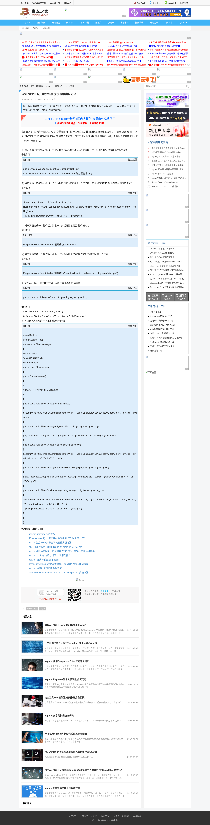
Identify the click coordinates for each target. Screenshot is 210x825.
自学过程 (46, 28)
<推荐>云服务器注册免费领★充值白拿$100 (41, 42)
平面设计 (168, 22)
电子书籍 (125, 22)
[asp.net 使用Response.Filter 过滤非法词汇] (32, 665)
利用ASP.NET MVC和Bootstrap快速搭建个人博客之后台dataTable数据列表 (84, 770)
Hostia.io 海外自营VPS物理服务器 (122, 46)
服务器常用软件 (39, 3)
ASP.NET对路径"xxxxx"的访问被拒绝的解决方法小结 (55, 547)
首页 (32, 86)
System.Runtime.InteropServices (165, 182)
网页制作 (41, 22)
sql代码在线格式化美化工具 (162, 329)
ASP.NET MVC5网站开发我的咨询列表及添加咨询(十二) (174, 270)
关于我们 (73, 815)
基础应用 (25, 28)
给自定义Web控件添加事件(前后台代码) (65, 697)
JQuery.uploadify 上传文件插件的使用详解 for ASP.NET (57, 538)
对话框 (42, 609)
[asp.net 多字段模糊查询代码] (32, 719)
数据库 (98, 22)
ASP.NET (49, 86)
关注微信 (172, 3)
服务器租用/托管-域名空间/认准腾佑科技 (167, 61)
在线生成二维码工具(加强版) (162, 346)
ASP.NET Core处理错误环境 (162, 257)
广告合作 (84, 815)
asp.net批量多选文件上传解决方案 (62, 788)
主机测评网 (55, 3)
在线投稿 (137, 815)
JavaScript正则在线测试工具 (162, 342)
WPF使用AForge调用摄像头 (162, 253)
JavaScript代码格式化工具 (161, 316)
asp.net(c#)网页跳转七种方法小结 (166, 156)
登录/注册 (141, 3)
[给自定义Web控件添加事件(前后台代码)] (32, 701)
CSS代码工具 (155, 312)
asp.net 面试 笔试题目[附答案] (44, 560)
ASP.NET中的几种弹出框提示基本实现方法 (171, 165)
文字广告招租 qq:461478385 (120, 42)
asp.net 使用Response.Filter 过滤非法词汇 (67, 661)
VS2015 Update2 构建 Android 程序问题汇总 (169, 274)
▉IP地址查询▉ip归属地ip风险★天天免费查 (84, 50)
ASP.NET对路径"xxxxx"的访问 (165, 186)
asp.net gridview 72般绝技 (42, 534)
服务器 (111, 22)
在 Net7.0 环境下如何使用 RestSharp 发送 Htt (169, 279)
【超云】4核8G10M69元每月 (78, 61)
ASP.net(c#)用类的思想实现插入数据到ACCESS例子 (72, 752)
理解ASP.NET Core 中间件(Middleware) (65, 625)
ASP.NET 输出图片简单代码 (162, 249)
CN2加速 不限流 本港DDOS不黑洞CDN (82, 42)
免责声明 (105, 815)
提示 (36, 609)
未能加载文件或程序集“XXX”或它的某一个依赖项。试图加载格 (180, 161)
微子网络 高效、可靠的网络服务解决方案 (125, 57)
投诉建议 (126, 815)
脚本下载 (85, 22)
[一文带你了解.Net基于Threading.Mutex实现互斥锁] (32, 646)
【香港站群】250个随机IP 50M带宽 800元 (83, 53)
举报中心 (156, 3)
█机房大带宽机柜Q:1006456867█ (164, 46)
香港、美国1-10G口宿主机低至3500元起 (125, 53)
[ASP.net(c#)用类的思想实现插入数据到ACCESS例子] (32, 755)
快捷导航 (184, 3)
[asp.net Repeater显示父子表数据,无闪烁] (32, 683)
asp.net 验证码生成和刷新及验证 (45, 568)
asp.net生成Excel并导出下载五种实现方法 (50, 542)
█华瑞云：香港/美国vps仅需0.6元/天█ (124, 61)
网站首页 (27, 22)
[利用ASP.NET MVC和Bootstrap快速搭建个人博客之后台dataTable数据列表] (32, 773)
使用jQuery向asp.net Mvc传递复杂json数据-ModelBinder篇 (58, 564)
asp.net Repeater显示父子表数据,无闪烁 (65, 679)
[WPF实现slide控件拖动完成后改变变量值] (32, 737)
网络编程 (56, 22)
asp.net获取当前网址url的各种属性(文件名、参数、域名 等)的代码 (62, 551)
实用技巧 (36, 28)
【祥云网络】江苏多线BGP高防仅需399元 (168, 57)
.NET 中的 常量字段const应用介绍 (165, 266)
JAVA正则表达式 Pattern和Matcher (166, 152)
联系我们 (94, 815)
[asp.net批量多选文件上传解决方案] (32, 791)
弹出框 (29, 609)
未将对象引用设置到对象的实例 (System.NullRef (173, 148)
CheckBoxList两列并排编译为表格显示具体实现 (170, 283)
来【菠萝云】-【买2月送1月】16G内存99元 (41, 46)
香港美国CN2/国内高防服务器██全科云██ (41, 64)
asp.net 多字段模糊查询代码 (59, 715)
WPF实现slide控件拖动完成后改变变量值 (66, 734)
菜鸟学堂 (25, 3)
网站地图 (116, 815)
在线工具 (67, 3)
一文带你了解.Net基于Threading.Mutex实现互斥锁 (71, 643)
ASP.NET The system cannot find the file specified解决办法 (58, 572)
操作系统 (139, 22)
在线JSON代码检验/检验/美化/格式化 (166, 338)
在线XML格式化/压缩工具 (161, 321)
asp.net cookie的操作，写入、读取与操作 (50, 555)
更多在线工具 (156, 351)
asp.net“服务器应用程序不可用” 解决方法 (169, 169)
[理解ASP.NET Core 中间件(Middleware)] (32, 628)
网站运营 (154, 22)
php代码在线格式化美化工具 (162, 325)
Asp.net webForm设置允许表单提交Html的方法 (170, 287)
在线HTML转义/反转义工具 (162, 333)
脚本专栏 (70, 22)
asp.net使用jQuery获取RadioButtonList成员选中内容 (172, 261)
